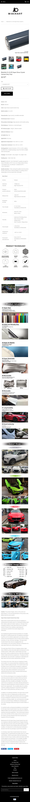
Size (2, 81)
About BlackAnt (15, 766)
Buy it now (7, 93)
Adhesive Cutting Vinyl (15, 764)
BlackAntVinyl (16, 796)
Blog (15, 768)
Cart (28, 1)
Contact (15, 770)
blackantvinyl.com (17, 780)
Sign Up (26, 789)
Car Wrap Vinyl (15, 762)
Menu (4, 1)
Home (2, 21)
